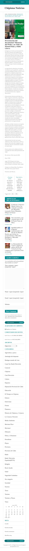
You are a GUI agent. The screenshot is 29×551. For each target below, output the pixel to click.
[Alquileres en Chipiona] (10, 329)
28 (20, 514)
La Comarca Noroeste (11, 417)
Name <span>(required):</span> (14, 291)
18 (11, 513)
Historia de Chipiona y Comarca (14, 413)
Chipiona (7, 371)
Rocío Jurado (9, 468)
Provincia (7, 447)
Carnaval (7, 368)
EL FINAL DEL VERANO (17, 335)
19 (14, 513)
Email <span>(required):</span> (14, 298)
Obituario (7, 432)
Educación (8, 390)
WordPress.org (8, 535)
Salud (6, 471)
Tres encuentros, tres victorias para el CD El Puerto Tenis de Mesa (17, 220)
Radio (6, 454)
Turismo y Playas (10, 498)
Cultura (7, 379)
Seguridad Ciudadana (11, 475)
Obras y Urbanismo (10, 435)
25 (11, 514)
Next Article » (19, 177)
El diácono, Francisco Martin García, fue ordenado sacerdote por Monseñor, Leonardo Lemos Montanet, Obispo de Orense (14, 208)
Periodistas (8, 439)
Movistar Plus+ (9, 424)
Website (7, 304)
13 (17, 511)
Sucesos (7, 487)
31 (9, 516)
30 (6, 516)
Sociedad (7, 483)
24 (9, 514)
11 (11, 511)
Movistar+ (8, 428)
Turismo (7, 494)
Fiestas (7, 405)
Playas (7, 443)
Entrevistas (8, 402)
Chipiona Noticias (14, 8)
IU (12, 194)
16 (6, 513)
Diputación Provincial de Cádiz (14, 386)
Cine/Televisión (9, 375)
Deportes (7, 383)
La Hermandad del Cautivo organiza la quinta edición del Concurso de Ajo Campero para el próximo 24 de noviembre (14, 248)
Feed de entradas (9, 527)
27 (17, 514)
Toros (6, 490)
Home (6, 14)
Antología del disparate (11, 356)
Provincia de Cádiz (12, 14)
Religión (7, 464)
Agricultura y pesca (10, 352)
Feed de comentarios (9, 531)
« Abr (6, 517)
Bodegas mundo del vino (12, 360)
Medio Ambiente (10, 420)
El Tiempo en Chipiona (11, 394)
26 (14, 514)
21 (20, 513)
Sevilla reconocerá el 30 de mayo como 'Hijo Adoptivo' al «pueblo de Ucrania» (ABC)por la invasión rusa (19, 186)
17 (9, 513)
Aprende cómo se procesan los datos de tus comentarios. (13, 317)
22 (22, 513)
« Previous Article (9, 178)
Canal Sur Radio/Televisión (13, 364)
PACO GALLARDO (16, 339)
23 (6, 514)
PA (16, 194)
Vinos (6, 502)
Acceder (7, 523)
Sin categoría (8, 479)
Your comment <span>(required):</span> (11, 266)
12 (14, 511)
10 (9, 511)
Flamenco (8, 409)
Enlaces (7, 398)
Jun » (9, 517)
